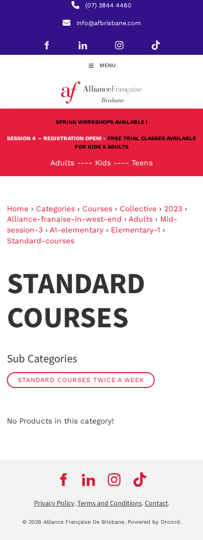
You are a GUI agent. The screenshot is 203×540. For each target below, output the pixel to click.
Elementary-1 (135, 230)
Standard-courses (40, 240)
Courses (97, 208)
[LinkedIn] (83, 45)
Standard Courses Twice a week (81, 380)
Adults (141, 219)
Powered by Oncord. (154, 522)
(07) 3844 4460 (108, 5)
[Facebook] (46, 45)
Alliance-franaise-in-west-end (64, 219)
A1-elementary (76, 230)
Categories (55, 208)
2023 (173, 208)
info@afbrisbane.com (108, 23)
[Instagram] (119, 45)
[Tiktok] (155, 45)
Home (18, 208)
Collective (138, 208)
